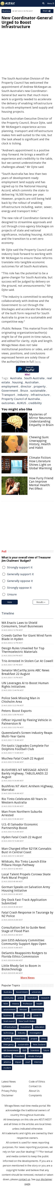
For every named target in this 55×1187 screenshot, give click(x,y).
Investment (25, 1027)
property (40, 386)
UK (28, 1015)
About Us (34, 1090)
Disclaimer (7, 1095)
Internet (38, 1062)
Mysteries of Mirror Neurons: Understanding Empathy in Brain (41, 419)
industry (22, 395)
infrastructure (40, 395)
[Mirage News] (8, 3)
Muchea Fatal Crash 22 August (23, 758)
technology (9, 1032)
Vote (9, 602)
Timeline (8, 613)
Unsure (12, 594)
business (8, 1015)
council (19, 1015)
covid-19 (37, 1015)
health (39, 1003)
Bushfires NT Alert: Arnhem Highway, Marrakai (27, 788)
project (34, 1038)
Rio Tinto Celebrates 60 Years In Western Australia (24, 800)
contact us (24, 1179)
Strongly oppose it (19, 587)
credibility (35, 403)
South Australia (34, 378)
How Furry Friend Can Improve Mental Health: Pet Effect (41, 483)
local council (9, 1021)
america (7, 1062)
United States (20, 1038)
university (36, 992)
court (27, 1062)
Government (10, 390)
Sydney (7, 1056)
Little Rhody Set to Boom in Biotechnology (21, 967)
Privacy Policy (9, 1090)
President (19, 1056)
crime (43, 1038)
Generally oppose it (20, 581)
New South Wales (27, 1021)
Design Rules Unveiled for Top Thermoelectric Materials (23, 650)
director (26, 386)
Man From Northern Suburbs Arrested (22, 813)
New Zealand (39, 1044)
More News (28, 977)
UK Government (11, 1050)
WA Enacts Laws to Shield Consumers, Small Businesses (22, 624)
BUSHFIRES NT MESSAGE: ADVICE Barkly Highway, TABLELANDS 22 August (25, 773)
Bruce (24, 390)
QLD (24, 1050)
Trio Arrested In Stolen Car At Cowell (27, 661)
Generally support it (20, 574)
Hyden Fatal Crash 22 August (22, 837)
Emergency (9, 1044)
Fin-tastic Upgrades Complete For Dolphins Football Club (25, 747)
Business (6, 11)
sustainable (38, 390)
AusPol (7, 1038)
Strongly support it (20, 567)
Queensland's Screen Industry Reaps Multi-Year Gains (27, 734)
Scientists (34, 1050)
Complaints (35, 1095)
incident (7, 1067)
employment (10, 386)
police (20, 997)
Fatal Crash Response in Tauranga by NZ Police (27, 914)
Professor (27, 1003)
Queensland (37, 1009)
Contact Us (35, 1086)
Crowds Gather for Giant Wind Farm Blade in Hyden (27, 637)
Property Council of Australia (21, 399)
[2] (39, 1151)
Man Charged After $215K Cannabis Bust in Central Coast (26, 850)
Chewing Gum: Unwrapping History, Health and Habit (40, 442)
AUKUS (21, 403)
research (45, 997)
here (37, 361)
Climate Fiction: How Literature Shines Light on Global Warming (40, 463)
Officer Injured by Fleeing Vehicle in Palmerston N (26, 722)
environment (9, 1009)
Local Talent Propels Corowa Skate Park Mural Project (26, 876)
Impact (18, 1062)
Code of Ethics (37, 1081)
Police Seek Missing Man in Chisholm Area (21, 700)
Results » (40, 602)
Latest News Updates (9, 1084)
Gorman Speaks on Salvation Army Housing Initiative (26, 889)
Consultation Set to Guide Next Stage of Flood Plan (24, 929)
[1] (37, 1151)
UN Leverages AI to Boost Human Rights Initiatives (25, 685)
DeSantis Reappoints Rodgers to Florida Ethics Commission (24, 955)
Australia (16, 378)
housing (17, 382)
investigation (36, 1032)
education (39, 1027)
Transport (8, 395)
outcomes (8, 403)
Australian (31, 382)
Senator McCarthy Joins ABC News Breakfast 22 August (25, 672)
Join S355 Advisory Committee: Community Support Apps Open (24, 942)
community (9, 997)
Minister (23, 1009)
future (46, 1050)
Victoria (15, 1003)
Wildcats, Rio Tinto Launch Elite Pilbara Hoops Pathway (24, 863)
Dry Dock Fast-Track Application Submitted (24, 901)
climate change (35, 1056)
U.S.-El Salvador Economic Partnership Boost (20, 826)
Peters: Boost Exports (17, 711)
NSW (6, 1003)
